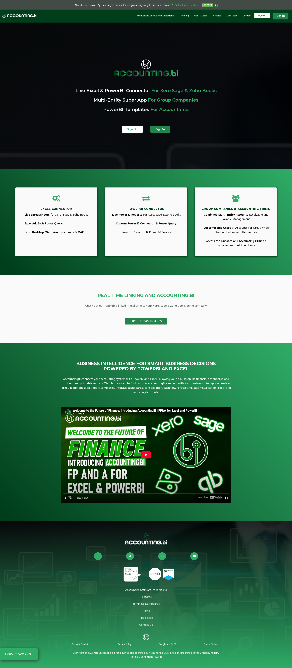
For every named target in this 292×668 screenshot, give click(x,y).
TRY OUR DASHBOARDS (146, 321)
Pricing (185, 15)
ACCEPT (208, 5)
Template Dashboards (146, 603)
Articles (217, 15)
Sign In (280, 15)
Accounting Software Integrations (155, 15)
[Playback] (65, 498)
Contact (247, 15)
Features (146, 597)
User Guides (201, 15)
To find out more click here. (185, 5)
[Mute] (71, 498)
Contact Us (146, 624)
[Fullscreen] (226, 498)
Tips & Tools (146, 617)
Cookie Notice (210, 644)
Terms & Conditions (81, 644)
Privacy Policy (124, 644)
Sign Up (262, 15)
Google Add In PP (167, 644)
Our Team (232, 15)
